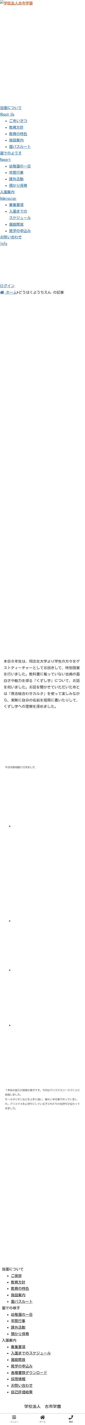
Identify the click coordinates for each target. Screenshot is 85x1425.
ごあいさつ (18, 121)
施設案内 (16, 140)
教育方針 (16, 127)
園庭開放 (16, 224)
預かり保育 (18, 185)
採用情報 (18, 1379)
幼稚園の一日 (20, 166)
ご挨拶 (16, 1275)
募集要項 (16, 205)
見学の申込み (20, 231)
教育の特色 (18, 134)
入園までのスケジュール (31, 1353)
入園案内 (8, 195)
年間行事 (16, 172)
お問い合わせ (22, 1385)
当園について (11, 111)
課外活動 (16, 179)
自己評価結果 (22, 1392)
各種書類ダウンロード (29, 1372)
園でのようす (11, 156)
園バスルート (20, 146)
